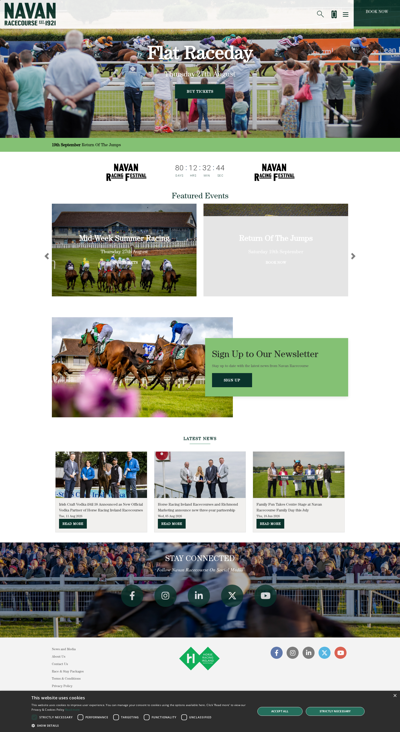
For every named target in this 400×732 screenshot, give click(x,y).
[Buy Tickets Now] (334, 12)
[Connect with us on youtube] (265, 596)
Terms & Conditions (66, 678)
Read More (72, 524)
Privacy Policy (62, 686)
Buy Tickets (200, 91)
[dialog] (200, 711)
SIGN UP (232, 380)
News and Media (64, 649)
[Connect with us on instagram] (165, 596)
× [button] (395, 695)
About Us (58, 656)
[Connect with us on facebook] (132, 596)
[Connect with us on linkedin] (199, 596)
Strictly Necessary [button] (335, 711)
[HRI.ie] (199, 671)
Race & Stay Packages (68, 671)
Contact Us (60, 664)
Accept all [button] (280, 711)
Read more (72, 710)
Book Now (377, 11)
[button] (140, 726)
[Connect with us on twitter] (232, 596)
